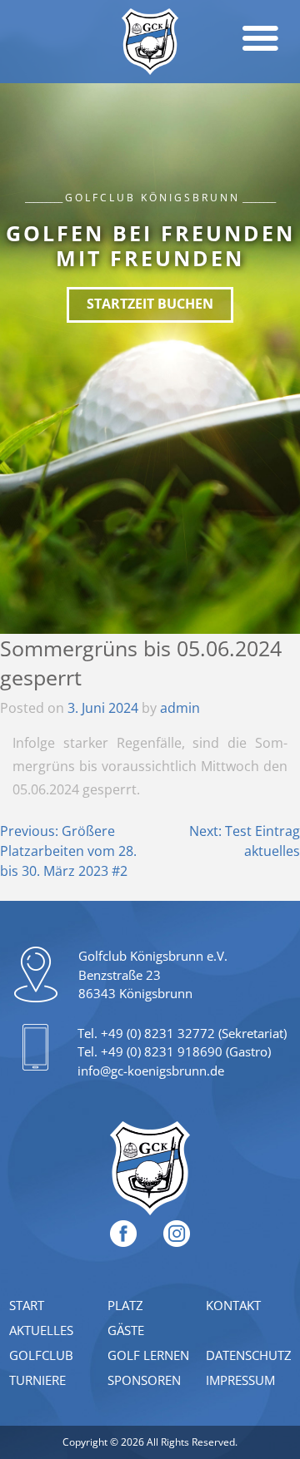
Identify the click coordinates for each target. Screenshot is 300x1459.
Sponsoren (144, 1380)
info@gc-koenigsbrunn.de (151, 1070)
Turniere (37, 1380)
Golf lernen (148, 1355)
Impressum (240, 1380)
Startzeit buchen (150, 303)
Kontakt (233, 1305)
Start (26, 1305)
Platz (125, 1305)
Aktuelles (41, 1330)
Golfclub (41, 1355)
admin (180, 708)
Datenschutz (249, 1355)
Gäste (126, 1330)
